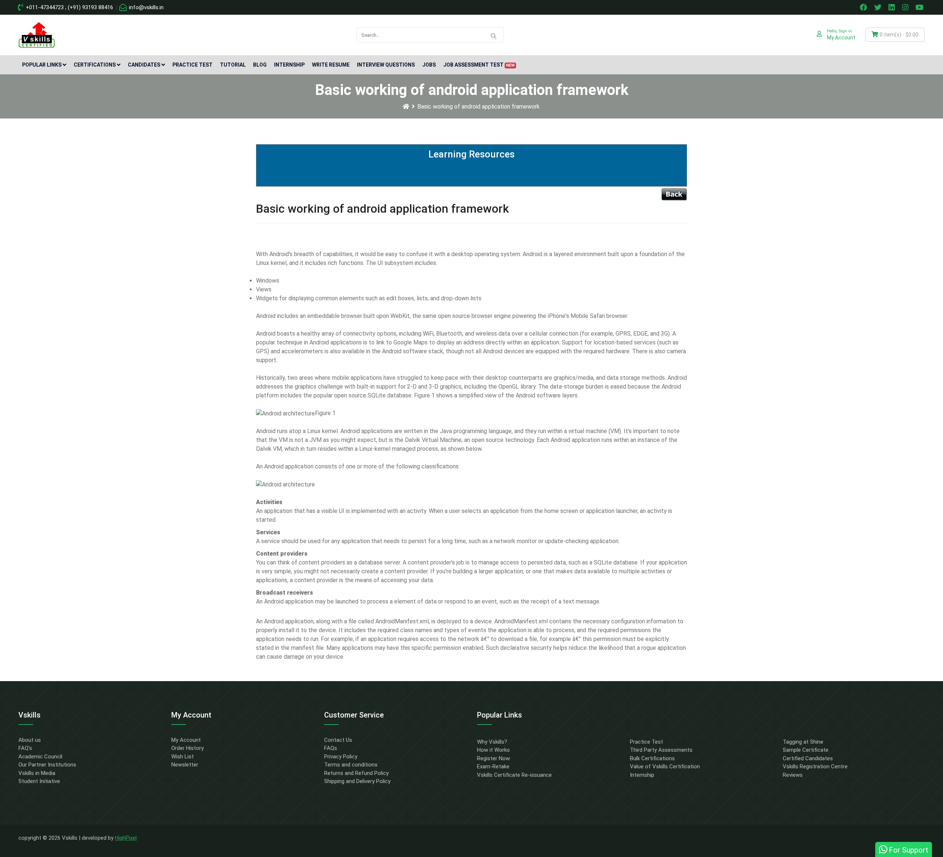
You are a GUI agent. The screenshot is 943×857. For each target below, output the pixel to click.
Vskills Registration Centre (815, 766)
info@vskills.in (145, 7)
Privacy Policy (340, 756)
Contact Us (338, 740)
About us (29, 740)
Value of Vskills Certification (665, 766)
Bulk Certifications (652, 758)
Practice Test (192, 65)
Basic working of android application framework (478, 106)
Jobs (429, 65)
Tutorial (233, 65)
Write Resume (331, 65)
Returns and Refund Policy (356, 773)
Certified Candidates (808, 758)
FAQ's (25, 748)
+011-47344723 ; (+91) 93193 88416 (68, 7)
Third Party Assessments (661, 750)
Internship (289, 65)
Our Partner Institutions (47, 764)
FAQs (330, 748)
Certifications (95, 65)
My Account (186, 740)
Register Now (493, 758)
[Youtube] (920, 7)
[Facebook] (864, 7)
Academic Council (40, 756)
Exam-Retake (493, 766)
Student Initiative (39, 781)
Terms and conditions (351, 764)
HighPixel (126, 838)
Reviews (793, 775)
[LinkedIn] (892, 7)
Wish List (182, 756)
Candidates (144, 65)
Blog (260, 65)
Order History (187, 748)
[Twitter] (878, 7)
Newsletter (184, 764)
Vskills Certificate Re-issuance (514, 775)
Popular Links (42, 65)
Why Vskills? (492, 742)
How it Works (493, 750)
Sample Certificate (805, 750)
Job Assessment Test (479, 65)
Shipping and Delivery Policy (357, 781)
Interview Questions (386, 65)
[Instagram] (906, 7)
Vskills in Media (36, 773)
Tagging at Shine (803, 742)
